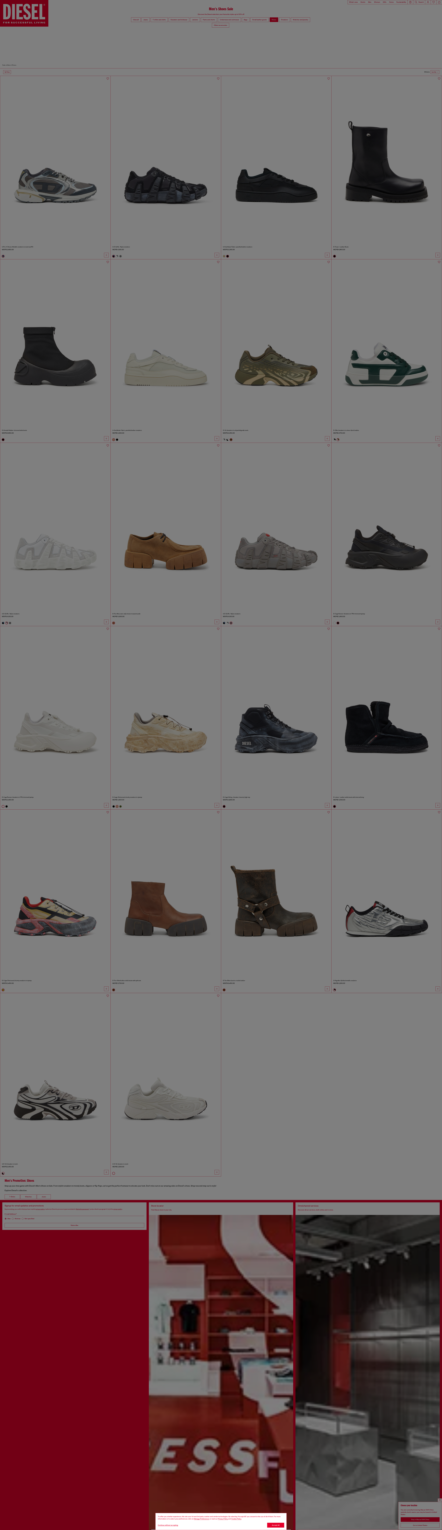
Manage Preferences (201, 1519)
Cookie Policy (236, 1519)
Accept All (275, 1525)
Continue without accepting (168, 1525)
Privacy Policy (223, 1519)
